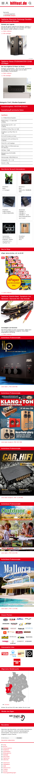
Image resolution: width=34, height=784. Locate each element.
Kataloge (5, 755)
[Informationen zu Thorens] (5, 642)
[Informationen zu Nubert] (5, 637)
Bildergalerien (7, 753)
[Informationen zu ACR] (5, 620)
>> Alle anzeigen (6, 33)
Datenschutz (6, 767)
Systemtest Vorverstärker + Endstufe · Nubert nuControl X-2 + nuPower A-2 (8, 239)
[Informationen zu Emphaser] (14, 624)
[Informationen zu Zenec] (28, 641)
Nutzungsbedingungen (9, 772)
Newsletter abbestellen (8, 740)
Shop (4, 745)
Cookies (5, 769)
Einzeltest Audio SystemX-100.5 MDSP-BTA (8, 211)
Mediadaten (6, 764)
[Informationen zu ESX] (21, 624)
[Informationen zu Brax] (28, 619)
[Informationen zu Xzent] (20, 641)
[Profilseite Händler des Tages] (17, 718)
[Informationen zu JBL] (4, 633)
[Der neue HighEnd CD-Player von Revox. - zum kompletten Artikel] (17, 88)
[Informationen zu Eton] (28, 624)
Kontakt (5, 771)
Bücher (5, 746)
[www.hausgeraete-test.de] (13, 656)
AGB (4, 766)
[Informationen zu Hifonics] (29, 628)
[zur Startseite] (18, 3)
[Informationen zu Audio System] (12, 620)
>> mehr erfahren (6, 292)
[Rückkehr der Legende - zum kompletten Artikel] (17, 46)
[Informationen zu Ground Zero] (13, 629)
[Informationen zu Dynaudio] (6, 624)
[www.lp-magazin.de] (29, 656)
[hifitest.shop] (17, 665)
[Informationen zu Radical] (21, 637)
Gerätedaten (6, 751)
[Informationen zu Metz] (19, 632)
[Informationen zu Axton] (19, 619)
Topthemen (6, 758)
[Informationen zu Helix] (21, 629)
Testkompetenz (7, 748)
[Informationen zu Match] (11, 632)
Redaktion (6, 750)
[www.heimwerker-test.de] (21, 656)
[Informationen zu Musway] (27, 632)
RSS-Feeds (6, 756)
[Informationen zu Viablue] (13, 642)
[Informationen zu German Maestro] (5, 629)
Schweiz (6, 704)
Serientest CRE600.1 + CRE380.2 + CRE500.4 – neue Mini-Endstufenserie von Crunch (25, 214)
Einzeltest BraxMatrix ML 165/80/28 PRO (25, 189)
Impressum (6, 762)
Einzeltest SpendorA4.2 (22, 237)
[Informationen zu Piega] (13, 637)
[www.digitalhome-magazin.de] (5, 656)
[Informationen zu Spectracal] (29, 637)
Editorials (6, 760)
